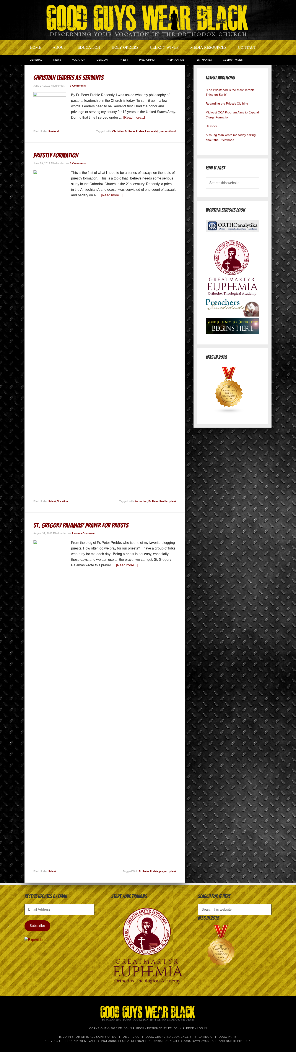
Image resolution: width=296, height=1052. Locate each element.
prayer (163, 871)
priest (172, 501)
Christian (118, 131)
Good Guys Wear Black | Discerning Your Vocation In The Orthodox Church (148, 19)
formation (141, 501)
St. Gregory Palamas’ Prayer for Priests (80, 525)
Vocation (62, 501)
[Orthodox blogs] (229, 412)
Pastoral (54, 131)
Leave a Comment (83, 533)
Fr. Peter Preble (134, 131)
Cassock (211, 126)
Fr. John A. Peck (181, 1028)
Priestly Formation (55, 155)
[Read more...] (134, 117)
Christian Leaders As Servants (68, 77)
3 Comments (78, 85)
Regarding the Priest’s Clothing (227, 103)
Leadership (152, 131)
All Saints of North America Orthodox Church (129, 1036)
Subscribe (37, 926)
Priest (52, 501)
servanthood (168, 131)
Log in (202, 1028)
